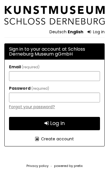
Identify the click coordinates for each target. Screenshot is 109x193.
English (75, 32)
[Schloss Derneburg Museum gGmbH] (54, 15)
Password (28, 88)
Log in (98, 32)
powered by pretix (68, 165)
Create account (57, 139)
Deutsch (58, 32)
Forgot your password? (32, 107)
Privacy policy (37, 165)
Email (23, 67)
